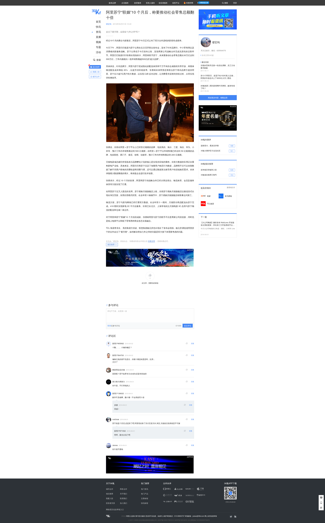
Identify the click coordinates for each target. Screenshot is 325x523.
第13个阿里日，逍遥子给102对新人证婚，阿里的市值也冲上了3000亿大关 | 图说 (218, 76)
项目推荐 (111, 244)
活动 (98, 52)
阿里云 (128, 516)
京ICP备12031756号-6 (165, 520)
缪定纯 (108, 24)
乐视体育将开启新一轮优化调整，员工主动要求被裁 (218, 66)
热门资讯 (144, 489)
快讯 (98, 26)
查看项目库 (231, 187)
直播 (98, 37)
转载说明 (151, 241)
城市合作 (109, 489)
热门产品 (144, 493)
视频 (98, 42)
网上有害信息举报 (211, 516)
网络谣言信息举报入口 (115, 509)
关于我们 (123, 493)
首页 (98, 21)
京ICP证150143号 (181, 520)
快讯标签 (144, 503)
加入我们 (123, 503)
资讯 (98, 31)
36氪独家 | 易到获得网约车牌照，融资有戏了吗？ (218, 86)
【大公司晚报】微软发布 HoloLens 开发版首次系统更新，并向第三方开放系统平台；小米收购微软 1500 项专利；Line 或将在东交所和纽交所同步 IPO (218, 223)
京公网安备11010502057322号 (199, 520)
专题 (98, 47)
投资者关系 (110, 503)
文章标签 (144, 498)
